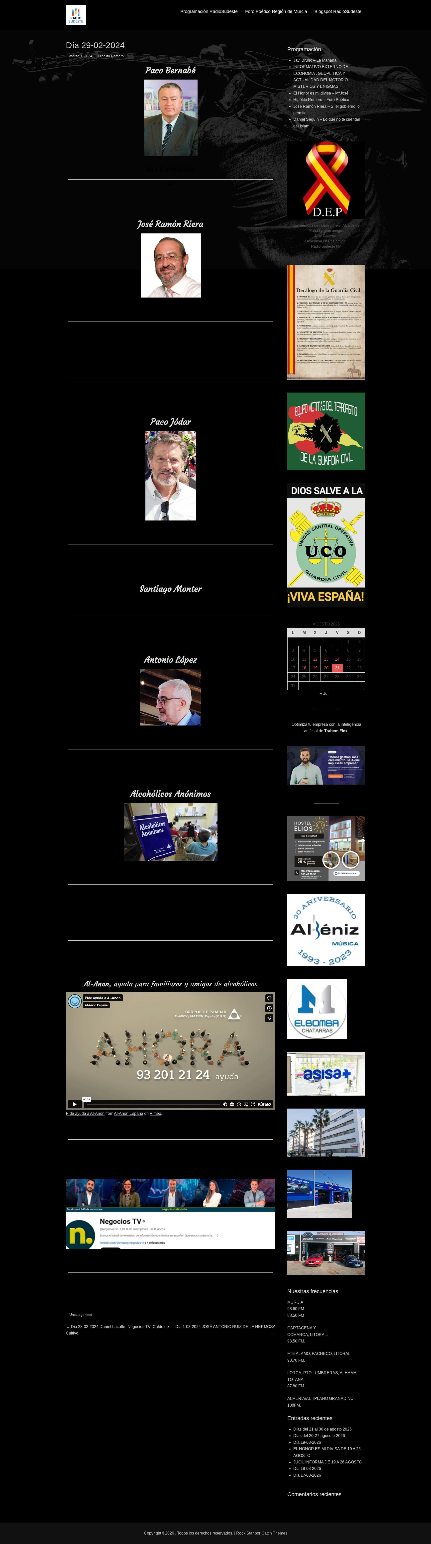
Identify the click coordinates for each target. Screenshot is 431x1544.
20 (326, 668)
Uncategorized (80, 1315)
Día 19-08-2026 (307, 1442)
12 (315, 659)
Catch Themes (274, 1533)
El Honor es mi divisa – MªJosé (320, 93)
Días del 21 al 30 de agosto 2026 (322, 1429)
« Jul (324, 693)
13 (326, 659)
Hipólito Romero (111, 56)
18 (304, 668)
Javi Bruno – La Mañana (314, 60)
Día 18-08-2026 (307, 1468)
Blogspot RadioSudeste (338, 11)
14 (337, 659)
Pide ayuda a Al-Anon (85, 1113)
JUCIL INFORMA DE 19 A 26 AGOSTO (327, 1462)
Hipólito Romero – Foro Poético (321, 100)
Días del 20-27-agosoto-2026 (319, 1436)
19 (315, 668)
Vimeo (155, 1113)
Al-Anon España (128, 1113)
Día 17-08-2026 (307, 1475)
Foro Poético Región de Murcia (276, 11)
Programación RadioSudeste (209, 11)
